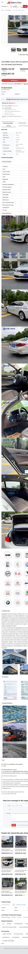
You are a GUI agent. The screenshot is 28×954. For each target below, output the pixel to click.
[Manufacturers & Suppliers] (14, 2)
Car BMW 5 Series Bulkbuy (8, 940)
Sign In (3, 116)
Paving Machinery (18, 923)
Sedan (16, 907)
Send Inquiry (14, 80)
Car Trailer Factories (18, 934)
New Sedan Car (6, 937)
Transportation (8, 10)
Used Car (3, 907)
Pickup (2, 910)
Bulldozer (9, 923)
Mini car (16, 910)
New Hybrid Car (15, 937)
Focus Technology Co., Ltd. (18, 948)
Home (2, 10)
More (2, 943)
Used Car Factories (7, 934)
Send (14, 825)
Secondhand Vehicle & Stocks (18, 10)
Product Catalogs (22, 904)
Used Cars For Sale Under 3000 (9, 927)
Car (3, 923)
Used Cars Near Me (23, 927)
